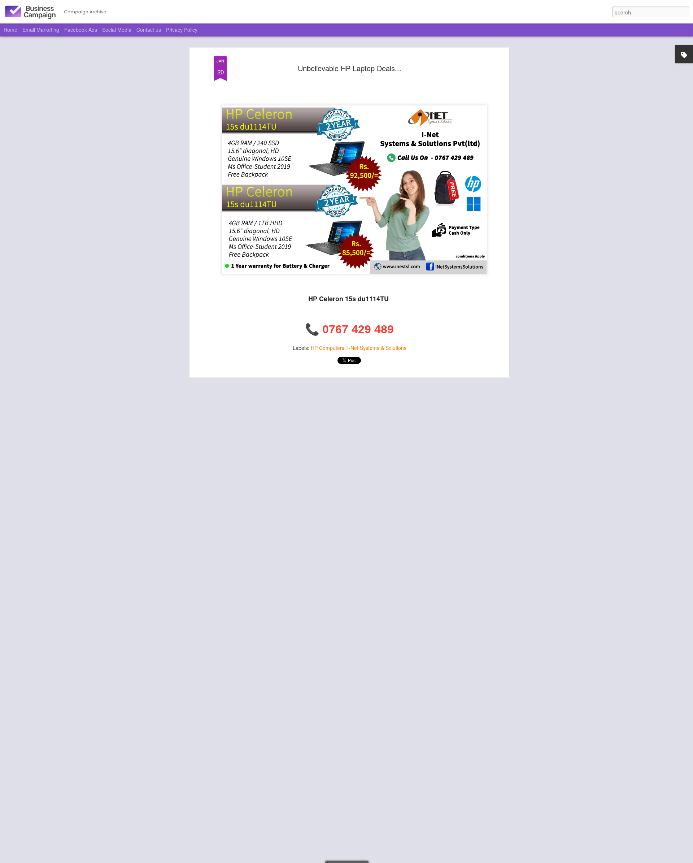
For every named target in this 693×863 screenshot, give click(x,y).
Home (10, 29)
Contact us (148, 29)
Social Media (116, 29)
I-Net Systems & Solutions (376, 347)
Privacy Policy (181, 29)
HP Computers (327, 347)
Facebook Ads (80, 29)
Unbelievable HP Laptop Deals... (349, 68)
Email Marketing (40, 29)
